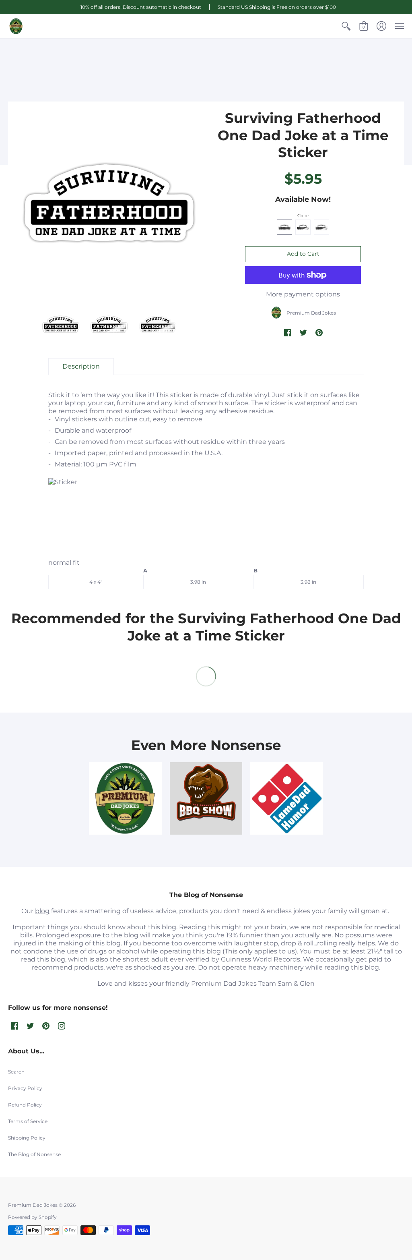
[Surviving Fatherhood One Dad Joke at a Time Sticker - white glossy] (157, 324)
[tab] (81, 366)
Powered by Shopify (32, 1217)
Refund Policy (25, 1105)
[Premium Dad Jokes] (16, 26)
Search (16, 1072)
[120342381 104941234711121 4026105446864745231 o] (206, 798)
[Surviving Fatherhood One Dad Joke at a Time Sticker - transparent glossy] (60, 324)
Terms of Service (27, 1121)
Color (303, 215)
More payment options (303, 294)
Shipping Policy (26, 1138)
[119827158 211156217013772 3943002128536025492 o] (125, 798)
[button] (346, 26)
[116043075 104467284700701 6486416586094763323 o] (286, 798)
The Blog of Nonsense (34, 1154)
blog (42, 911)
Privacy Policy (25, 1088)
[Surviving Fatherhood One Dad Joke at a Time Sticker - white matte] (109, 324)
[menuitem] (346, 26)
